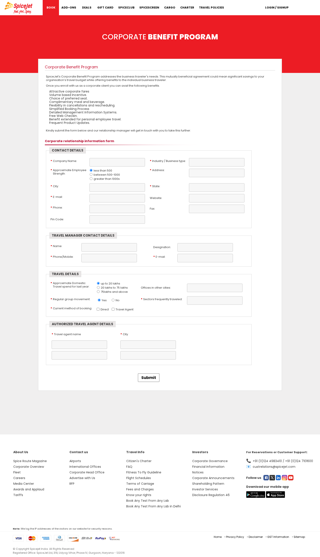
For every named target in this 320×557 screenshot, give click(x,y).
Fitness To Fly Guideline (143, 472)
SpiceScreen (149, 7)
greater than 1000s (107, 179)
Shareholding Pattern (208, 483)
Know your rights (138, 495)
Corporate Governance (210, 461)
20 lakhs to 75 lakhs (114, 288)
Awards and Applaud (28, 489)
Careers (19, 478)
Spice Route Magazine (30, 461)
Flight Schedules (138, 478)
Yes (104, 300)
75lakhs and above (114, 292)
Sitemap (299, 537)
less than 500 (103, 170)
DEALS (86, 7)
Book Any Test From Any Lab (147, 500)
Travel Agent (124, 309)
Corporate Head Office (86, 472)
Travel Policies (211, 7)
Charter (187, 7)
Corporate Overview (28, 466)
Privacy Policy (235, 537)
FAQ (129, 466)
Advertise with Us (82, 478)
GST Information (278, 537)
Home (218, 537)
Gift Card (105, 7)
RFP (71, 483)
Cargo (169, 7)
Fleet (17, 472)
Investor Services (205, 489)
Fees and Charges (140, 489)
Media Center (23, 483)
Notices (198, 472)
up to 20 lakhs (110, 283)
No (118, 300)
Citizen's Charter (139, 461)
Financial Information (208, 466)
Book (51, 7)
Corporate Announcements (213, 478)
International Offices (85, 466)
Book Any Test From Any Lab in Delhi (153, 506)
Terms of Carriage (140, 483)
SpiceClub (126, 7)
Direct (105, 309)
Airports (75, 461)
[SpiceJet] (19, 7)
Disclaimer (256, 537)
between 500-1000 (107, 175)
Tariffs (18, 495)
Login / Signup (277, 7)
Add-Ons (68, 7)
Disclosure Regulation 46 (211, 495)
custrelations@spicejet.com (274, 466)
